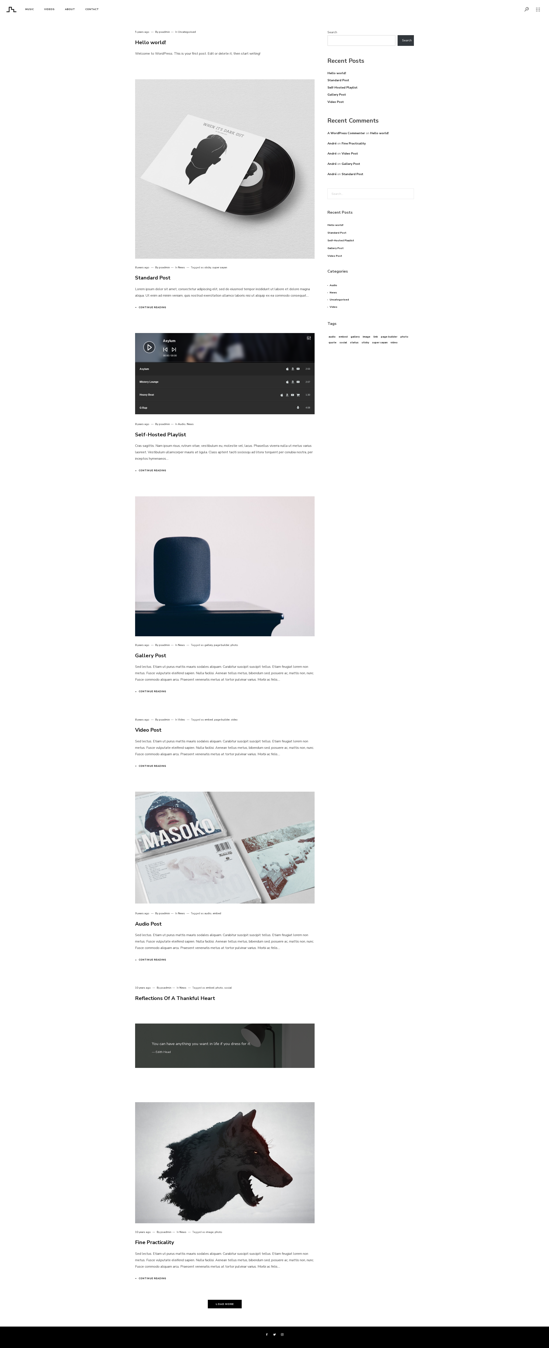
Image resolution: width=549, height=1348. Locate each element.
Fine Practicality (154, 1242)
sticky (207, 267)
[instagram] (282, 1334)
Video (181, 719)
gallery (208, 645)
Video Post (148, 730)
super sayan (219, 267)
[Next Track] (173, 352)
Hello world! (150, 42)
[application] (225, 348)
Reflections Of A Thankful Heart (175, 998)
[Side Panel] (538, 10)
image (209, 1232)
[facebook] (266, 1334)
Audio (182, 424)
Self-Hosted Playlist (160, 434)
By (162, 32)
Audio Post (148, 923)
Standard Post (152, 277)
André (331, 143)
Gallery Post (150, 655)
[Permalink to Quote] (225, 1046)
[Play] (146, 344)
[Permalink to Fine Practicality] (225, 1162)
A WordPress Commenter (346, 133)
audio (207, 913)
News (181, 267)
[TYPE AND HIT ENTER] (409, 193)
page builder (221, 645)
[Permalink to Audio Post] (225, 848)
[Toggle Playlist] (313, 338)
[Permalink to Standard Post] (225, 169)
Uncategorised (187, 32)
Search (332, 32)
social (228, 987)
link (375, 336)
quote (332, 342)
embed (209, 719)
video (234, 719)
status (354, 342)
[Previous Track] (164, 352)
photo (234, 645)
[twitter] (274, 1334)
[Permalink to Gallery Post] (225, 566)
